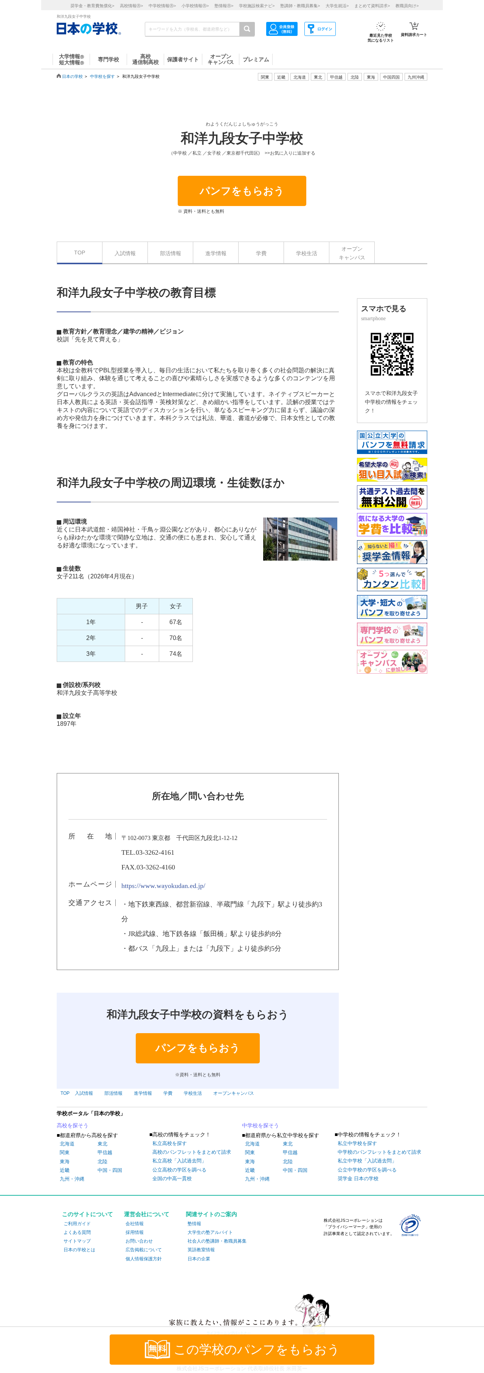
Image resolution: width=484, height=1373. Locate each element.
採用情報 (135, 1232)
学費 (261, 253)
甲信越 (105, 1152)
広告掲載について (144, 1249)
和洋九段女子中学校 (242, 138)
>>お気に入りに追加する (290, 153)
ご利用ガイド (77, 1223)
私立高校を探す (169, 1143)
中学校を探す (102, 76)
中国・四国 (110, 1170)
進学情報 (215, 253)
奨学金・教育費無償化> (92, 5)
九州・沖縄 (72, 1179)
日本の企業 (199, 1258)
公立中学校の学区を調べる (367, 1170)
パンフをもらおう (242, 191)
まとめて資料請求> (372, 5)
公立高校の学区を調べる (179, 1170)
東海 (65, 1161)
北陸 (102, 1161)
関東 (65, 1152)
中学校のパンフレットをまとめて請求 (379, 1152)
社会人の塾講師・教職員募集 (217, 1241)
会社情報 (135, 1223)
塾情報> (223, 5)
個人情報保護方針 (144, 1258)
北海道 (299, 77)
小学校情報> (195, 5)
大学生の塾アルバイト (210, 1232)
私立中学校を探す (357, 1143)
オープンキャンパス (352, 253)
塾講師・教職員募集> (300, 5)
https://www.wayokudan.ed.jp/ (163, 886)
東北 (102, 1144)
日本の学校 (72, 76)
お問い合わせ (139, 1241)
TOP (79, 252)
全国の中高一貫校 (172, 1178)
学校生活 (306, 253)
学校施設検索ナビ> (257, 5)
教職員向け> (407, 5)
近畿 (65, 1170)
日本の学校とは (79, 1249)
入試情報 (125, 253)
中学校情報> (162, 5)
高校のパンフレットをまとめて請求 (191, 1152)
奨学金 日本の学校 (358, 1178)
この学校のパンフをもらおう (257, 1349)
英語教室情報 (201, 1249)
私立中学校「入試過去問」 (367, 1161)
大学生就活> (337, 5)
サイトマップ (77, 1241)
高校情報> (131, 5)
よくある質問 (77, 1232)
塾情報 (194, 1223)
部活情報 (170, 253)
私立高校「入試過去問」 (179, 1161)
